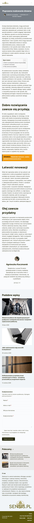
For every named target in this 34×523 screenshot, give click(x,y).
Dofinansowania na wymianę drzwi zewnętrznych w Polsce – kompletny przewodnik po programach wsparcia (13, 377)
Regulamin (22, 518)
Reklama (29, 518)
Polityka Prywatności (26, 516)
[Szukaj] (31, 2)
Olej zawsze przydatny (10, 66)
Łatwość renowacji (9, 64)
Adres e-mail (7, 405)
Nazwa (5, 400)
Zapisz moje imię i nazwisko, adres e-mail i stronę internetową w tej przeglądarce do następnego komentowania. (15, 432)
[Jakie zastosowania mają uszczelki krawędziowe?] (17, 336)
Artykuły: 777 (17, 282)
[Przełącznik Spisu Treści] (24, 60)
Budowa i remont (17, 16)
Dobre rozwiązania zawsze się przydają (15, 62)
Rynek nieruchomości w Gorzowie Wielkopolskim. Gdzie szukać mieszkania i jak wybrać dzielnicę (19, 464)
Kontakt (29, 520)
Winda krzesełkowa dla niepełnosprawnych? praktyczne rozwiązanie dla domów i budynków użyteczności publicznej (16, 319)
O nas (30, 513)
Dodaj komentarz (8, 416)
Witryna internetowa (9, 410)
